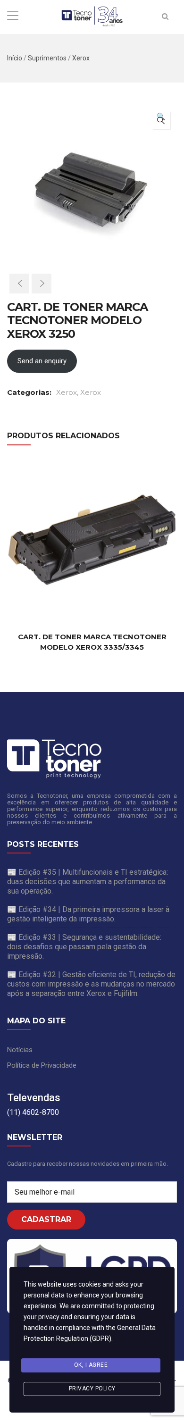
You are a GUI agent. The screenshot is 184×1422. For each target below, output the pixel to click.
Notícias (20, 1050)
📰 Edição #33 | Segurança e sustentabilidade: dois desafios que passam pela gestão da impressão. (84, 947)
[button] (161, 120)
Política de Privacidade (41, 1065)
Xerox (81, 58)
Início (14, 58)
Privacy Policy (92, 1388)
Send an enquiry (42, 361)
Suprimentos (47, 58)
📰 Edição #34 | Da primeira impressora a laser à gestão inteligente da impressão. (88, 914)
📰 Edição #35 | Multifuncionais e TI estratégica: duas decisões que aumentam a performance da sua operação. (87, 881)
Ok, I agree (91, 1365)
